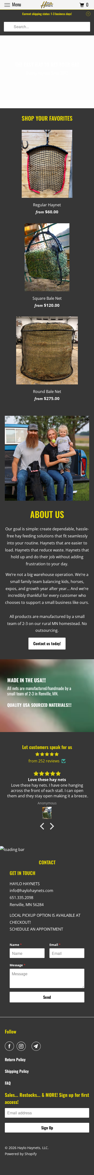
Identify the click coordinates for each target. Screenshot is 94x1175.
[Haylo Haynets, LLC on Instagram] (22, 1046)
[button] (43, 826)
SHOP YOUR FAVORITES (47, 118)
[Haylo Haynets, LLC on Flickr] (30, 1046)
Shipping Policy (17, 1071)
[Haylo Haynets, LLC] (47, 4)
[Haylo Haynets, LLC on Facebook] (10, 1046)
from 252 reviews (44, 761)
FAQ (8, 1083)
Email (54, 944)
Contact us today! (47, 643)
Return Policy (15, 1059)
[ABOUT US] (47, 458)
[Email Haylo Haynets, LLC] (37, 1046)
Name (16, 944)
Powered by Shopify (21, 1153)
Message (17, 965)
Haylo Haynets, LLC (32, 1147)
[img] (47, 754)
